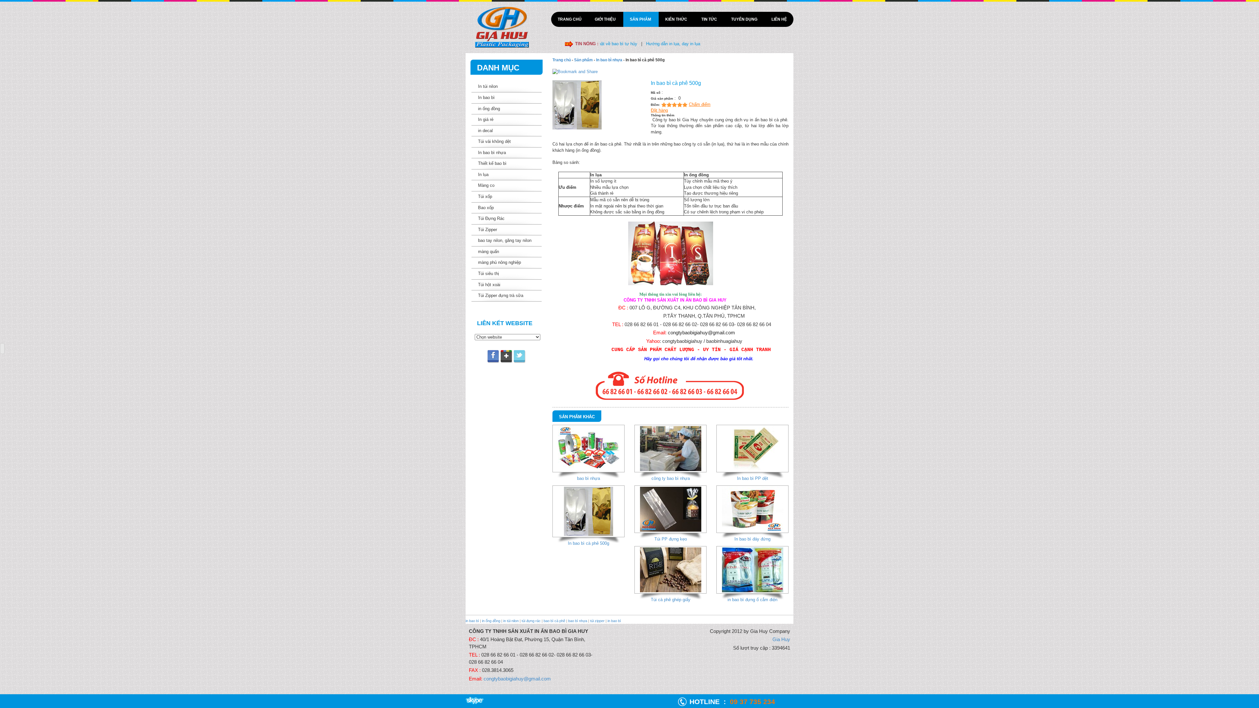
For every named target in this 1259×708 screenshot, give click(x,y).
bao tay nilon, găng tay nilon (504, 240)
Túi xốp (485, 196)
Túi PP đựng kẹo (670, 539)
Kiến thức (676, 19)
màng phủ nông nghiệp (499, 262)
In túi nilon (488, 86)
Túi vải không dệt (494, 141)
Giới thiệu (606, 19)
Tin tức (709, 19)
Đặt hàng (659, 110)
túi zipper (597, 621)
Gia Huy (781, 639)
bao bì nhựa (588, 478)
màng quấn (488, 251)
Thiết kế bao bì (492, 163)
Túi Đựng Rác (491, 218)
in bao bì (472, 621)
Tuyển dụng (744, 19)
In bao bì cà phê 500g (588, 543)
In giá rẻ (485, 119)
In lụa (483, 174)
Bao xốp (486, 207)
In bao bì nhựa (492, 152)
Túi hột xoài (489, 284)
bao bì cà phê (554, 621)
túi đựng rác (531, 621)
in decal (485, 130)
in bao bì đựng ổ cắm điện (752, 599)
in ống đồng (489, 108)
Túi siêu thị (488, 273)
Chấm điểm (699, 104)
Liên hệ (779, 19)
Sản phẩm (641, 19)
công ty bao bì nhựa (670, 478)
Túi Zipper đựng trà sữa (500, 295)
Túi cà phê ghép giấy (670, 599)
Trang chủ (570, 19)
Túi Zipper (487, 229)
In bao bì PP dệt (752, 478)
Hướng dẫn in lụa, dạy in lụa (642, 43)
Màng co (486, 185)
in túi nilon (511, 621)
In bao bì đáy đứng (752, 539)
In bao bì (486, 97)
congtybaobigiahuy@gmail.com (701, 332)
